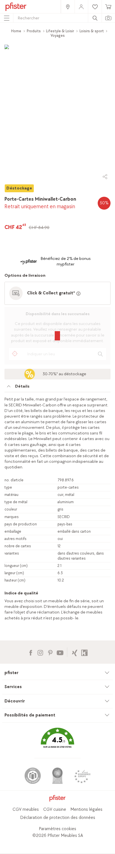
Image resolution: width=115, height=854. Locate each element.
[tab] (57, 387)
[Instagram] (40, 652)
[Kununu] (84, 652)
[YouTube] (60, 652)
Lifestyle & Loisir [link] (60, 31)
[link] (67, 6)
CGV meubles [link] (26, 809)
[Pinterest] (50, 652)
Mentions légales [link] (86, 809)
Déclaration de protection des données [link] (57, 817)
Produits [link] (34, 31)
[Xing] (75, 652)
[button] (57, 741)
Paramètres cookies (57, 829)
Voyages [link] (58, 35)
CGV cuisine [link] (54, 809)
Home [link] (16, 31)
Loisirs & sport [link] (92, 31)
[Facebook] (30, 652)
